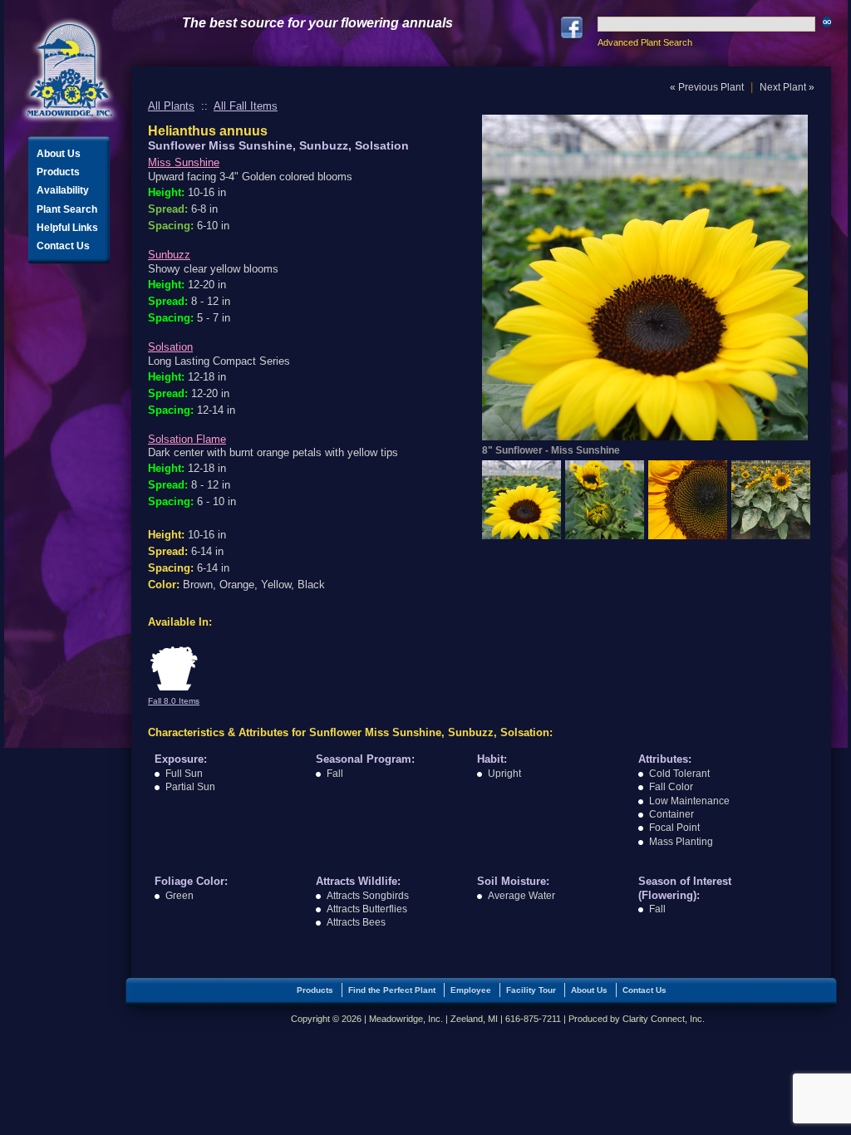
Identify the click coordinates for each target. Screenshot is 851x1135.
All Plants (171, 106)
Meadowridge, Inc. (70, 70)
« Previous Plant (707, 87)
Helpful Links (67, 227)
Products (58, 172)
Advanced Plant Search (645, 42)
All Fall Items (246, 106)
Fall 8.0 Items (173, 700)
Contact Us (63, 246)
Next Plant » (787, 87)
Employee (470, 990)
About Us (59, 154)
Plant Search (67, 209)
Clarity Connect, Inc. (663, 1019)
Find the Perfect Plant (391, 990)
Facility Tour (531, 990)
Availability (63, 190)
